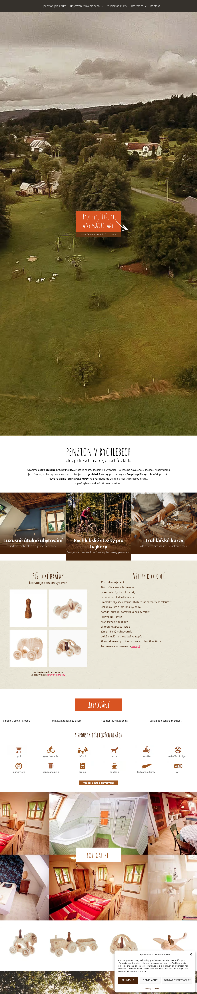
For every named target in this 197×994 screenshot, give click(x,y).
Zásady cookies (152, 988)
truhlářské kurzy (117, 6)
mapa (113, 234)
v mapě (135, 646)
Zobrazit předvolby (177, 980)
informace (137, 6)
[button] (190, 954)
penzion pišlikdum (54, 6)
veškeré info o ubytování (98, 783)
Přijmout (128, 980)
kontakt (155, 6)
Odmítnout (150, 980)
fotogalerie (98, 855)
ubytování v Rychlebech (85, 6)
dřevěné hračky (56, 674)
